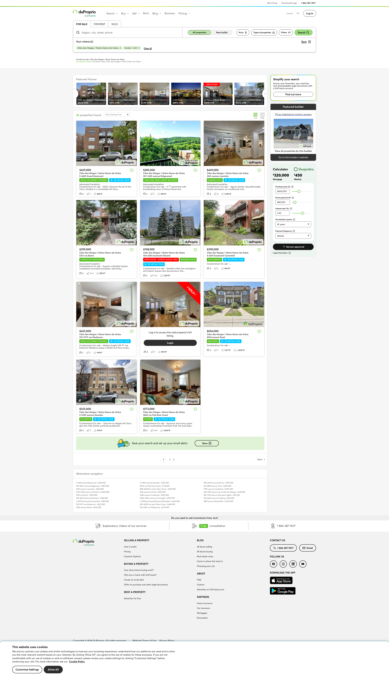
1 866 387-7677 (308, 3)
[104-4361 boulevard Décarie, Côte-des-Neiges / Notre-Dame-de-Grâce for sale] (170, 222)
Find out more (293, 94)
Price (241, 32)
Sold (114, 24)
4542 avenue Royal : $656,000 (88, 507)
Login (170, 342)
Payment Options (132, 556)
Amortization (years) (283, 219)
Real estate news (205, 556)
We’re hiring (272, 3)
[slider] (299, 191)
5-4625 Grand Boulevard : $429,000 (90, 483)
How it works (130, 546)
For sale (82, 24)
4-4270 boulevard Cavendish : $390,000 (92, 501)
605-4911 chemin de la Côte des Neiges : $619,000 (224, 492)
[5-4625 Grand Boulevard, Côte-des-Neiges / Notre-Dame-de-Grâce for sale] (106, 143)
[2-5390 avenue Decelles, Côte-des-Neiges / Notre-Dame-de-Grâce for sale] (106, 382)
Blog (200, 540)
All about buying (205, 551)
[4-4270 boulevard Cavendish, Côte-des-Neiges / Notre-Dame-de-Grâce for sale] (234, 222)
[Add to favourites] (132, 170)
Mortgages (202, 613)
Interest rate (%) (282, 208)
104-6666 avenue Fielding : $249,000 (219, 498)
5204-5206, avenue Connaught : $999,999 (157, 498)
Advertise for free (132, 598)
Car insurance (203, 608)
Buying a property (136, 563)
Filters (284, 32)
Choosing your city (206, 566)
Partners (203, 597)
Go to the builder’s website (293, 157)
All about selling (204, 546)
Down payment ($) (283, 197)
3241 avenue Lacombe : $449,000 (90, 489)
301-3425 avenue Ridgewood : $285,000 (92, 486)
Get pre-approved (295, 246)
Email (310, 547)
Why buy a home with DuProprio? (140, 575)
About (201, 573)
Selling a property (136, 540)
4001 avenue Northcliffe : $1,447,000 (218, 501)
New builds (221, 32)
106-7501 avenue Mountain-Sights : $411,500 (222, 495)
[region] (194, 659)
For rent (99, 24)
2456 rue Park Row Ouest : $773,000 (154, 486)
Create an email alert (134, 579)
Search (301, 32)
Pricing (127, 551)
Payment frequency (283, 231)
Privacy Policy (166, 640)
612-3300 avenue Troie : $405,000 (217, 486)
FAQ (199, 579)
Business (170, 13)
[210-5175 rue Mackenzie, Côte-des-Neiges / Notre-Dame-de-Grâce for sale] (106, 304)
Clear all (148, 48)
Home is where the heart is (210, 561)
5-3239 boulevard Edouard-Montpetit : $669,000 (160, 501)
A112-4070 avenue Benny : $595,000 (218, 483)
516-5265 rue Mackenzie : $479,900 (154, 507)
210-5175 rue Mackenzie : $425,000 (90, 504)
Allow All (53, 669)
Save (205, 443)
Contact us (277, 540)
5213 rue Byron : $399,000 (86, 495)
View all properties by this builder (293, 151)
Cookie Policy (77, 661)
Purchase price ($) (282, 187)
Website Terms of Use (144, 640)
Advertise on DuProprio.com (210, 589)
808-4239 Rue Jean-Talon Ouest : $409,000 (158, 489)
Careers (200, 584)
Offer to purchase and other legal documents (146, 584)
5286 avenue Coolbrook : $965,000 (154, 495)
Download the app (289, 3)
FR (298, 13)
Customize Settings (27, 669)
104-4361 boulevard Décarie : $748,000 (92, 498)
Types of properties (262, 32)
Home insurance (204, 603)
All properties (199, 32)
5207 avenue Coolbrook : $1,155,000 (218, 489)
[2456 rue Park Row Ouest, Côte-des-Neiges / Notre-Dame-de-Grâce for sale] (170, 382)
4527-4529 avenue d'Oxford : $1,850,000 (92, 492)
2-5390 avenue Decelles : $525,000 (154, 483)
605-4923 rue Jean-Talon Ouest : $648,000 (157, 504)
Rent (146, 13)
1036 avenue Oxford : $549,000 (152, 492)
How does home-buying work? (138, 570)
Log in (309, 13)
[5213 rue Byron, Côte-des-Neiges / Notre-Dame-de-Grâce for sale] (106, 222)
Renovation (202, 617)
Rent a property (135, 592)
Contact (289, 13)
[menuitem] (159, 549)
